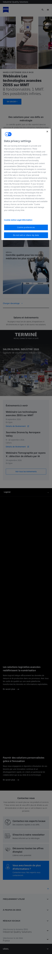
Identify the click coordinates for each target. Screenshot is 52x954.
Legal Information (24, 220)
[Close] (47, 131)
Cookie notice (10, 220)
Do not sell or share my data (26, 235)
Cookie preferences (26, 227)
